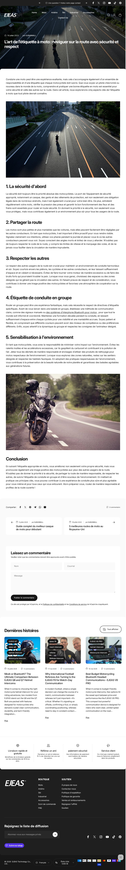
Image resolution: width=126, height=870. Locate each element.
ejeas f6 (53, 641)
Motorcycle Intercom (17, 658)
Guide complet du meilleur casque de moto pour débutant (35, 528)
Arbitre (41, 789)
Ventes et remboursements (73, 800)
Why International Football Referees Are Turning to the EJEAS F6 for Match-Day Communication (60, 678)
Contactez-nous (69, 789)
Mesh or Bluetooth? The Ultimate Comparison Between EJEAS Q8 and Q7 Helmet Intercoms (21, 678)
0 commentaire (114, 507)
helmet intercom (15, 653)
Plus (6, 721)
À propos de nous (69, 785)
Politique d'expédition (71, 792)
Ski (39, 792)
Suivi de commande (47, 804)
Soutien (65, 808)
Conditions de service (78, 604)
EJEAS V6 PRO (96, 641)
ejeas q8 (12, 647)
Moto (40, 785)
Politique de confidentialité (53, 604)
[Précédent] (39, 3)
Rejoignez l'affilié (69, 804)
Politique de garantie (71, 796)
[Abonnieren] (55, 834)
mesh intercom (56, 647)
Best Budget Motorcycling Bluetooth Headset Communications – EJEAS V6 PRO (102, 678)
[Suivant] (86, 3)
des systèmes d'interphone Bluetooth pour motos (71, 312)
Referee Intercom (56, 658)
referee (52, 653)
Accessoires (43, 800)
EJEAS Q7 (13, 641)
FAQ (40, 808)
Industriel (42, 796)
